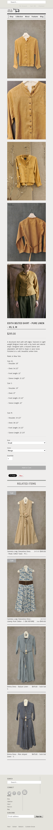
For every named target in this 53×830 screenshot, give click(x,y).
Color (9, 448)
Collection (19, 17)
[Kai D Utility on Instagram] (24, 795)
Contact (14, 827)
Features (35, 17)
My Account (23, 6)
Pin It (21, 475)
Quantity (10, 456)
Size (8, 440)
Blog (41, 17)
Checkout (41, 6)
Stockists (21, 827)
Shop (11, 17)
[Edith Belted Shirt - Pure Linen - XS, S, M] (26, 49)
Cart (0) (33, 6)
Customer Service (30, 827)
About (27, 17)
